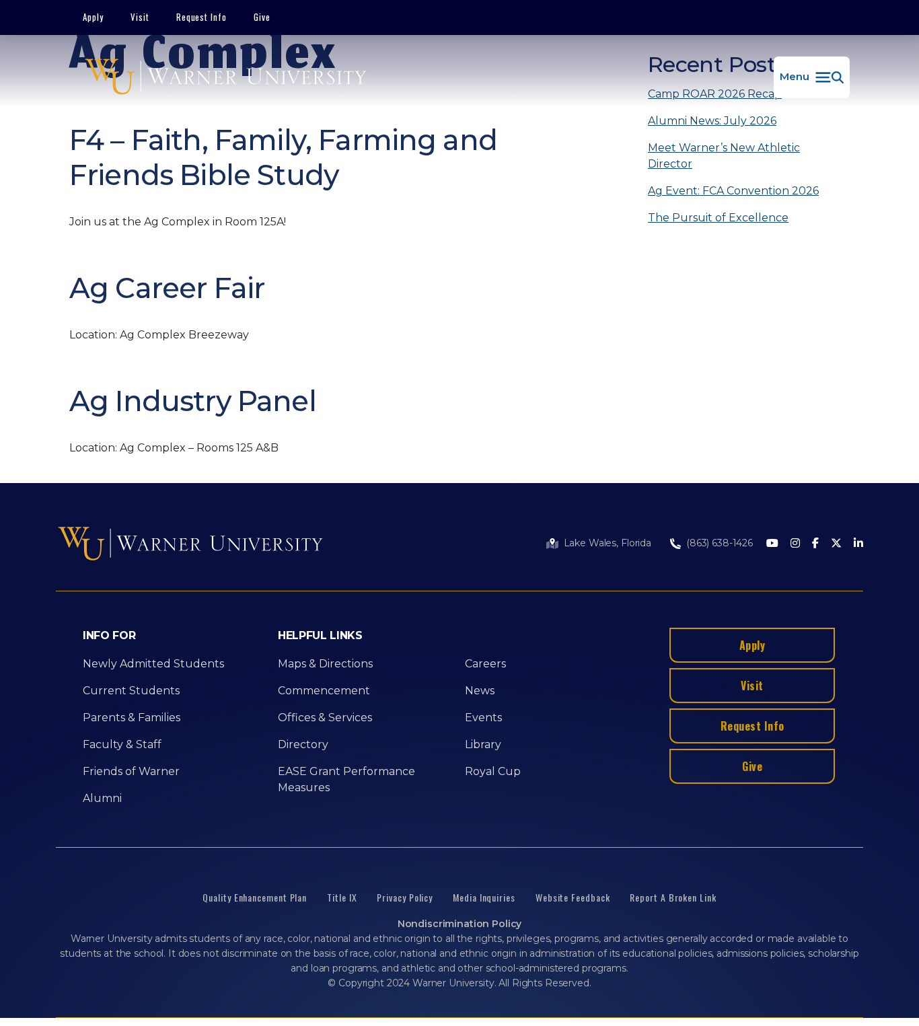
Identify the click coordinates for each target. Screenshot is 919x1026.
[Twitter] (836, 544)
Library (483, 744)
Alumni (102, 798)
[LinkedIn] (858, 544)
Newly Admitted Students (153, 663)
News (479, 690)
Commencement (324, 690)
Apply (93, 17)
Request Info (201, 17)
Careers (485, 663)
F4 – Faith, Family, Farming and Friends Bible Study (283, 157)
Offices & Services (325, 717)
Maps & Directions (325, 663)
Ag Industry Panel (192, 400)
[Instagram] (795, 544)
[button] (812, 77)
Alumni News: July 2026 (712, 120)
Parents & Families (131, 717)
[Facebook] (815, 544)
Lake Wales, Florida (607, 543)
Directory (303, 744)
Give (262, 17)
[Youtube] (772, 544)
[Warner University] (226, 77)
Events (483, 717)
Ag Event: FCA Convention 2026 (733, 190)
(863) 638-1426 (719, 543)
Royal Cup (493, 771)
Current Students (131, 690)
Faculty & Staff (122, 744)
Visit (140, 17)
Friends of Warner (131, 771)
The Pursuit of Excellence (718, 217)
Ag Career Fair (166, 287)
